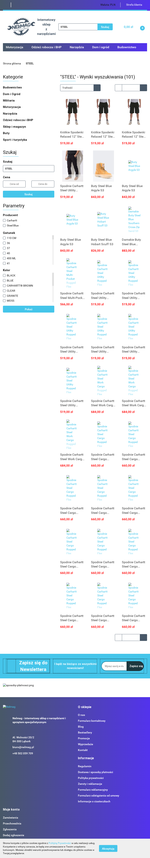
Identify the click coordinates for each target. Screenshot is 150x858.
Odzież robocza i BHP (18, 120)
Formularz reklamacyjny (93, 789)
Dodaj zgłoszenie (13, 835)
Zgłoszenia (10, 829)
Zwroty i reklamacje (90, 783)
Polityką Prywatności (60, 843)
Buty (6, 133)
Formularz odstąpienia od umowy (98, 795)
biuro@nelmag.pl (23, 747)
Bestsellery (85, 732)
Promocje (84, 738)
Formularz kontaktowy (91, 720)
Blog (81, 726)
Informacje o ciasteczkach (94, 801)
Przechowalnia (12, 823)
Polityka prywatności (91, 778)
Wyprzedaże (85, 744)
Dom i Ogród (12, 94)
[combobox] (80, 87)
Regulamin (84, 766)
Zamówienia (10, 817)
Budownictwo (13, 87)
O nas (81, 714)
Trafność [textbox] (67, 87)
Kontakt (83, 750)
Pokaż (28, 309)
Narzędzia (10, 113)
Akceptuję (108, 848)
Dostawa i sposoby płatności (95, 772)
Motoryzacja (12, 107)
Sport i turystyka (15, 140)
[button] (84, 707)
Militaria (9, 100)
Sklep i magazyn (15, 126)
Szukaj (28, 194)
